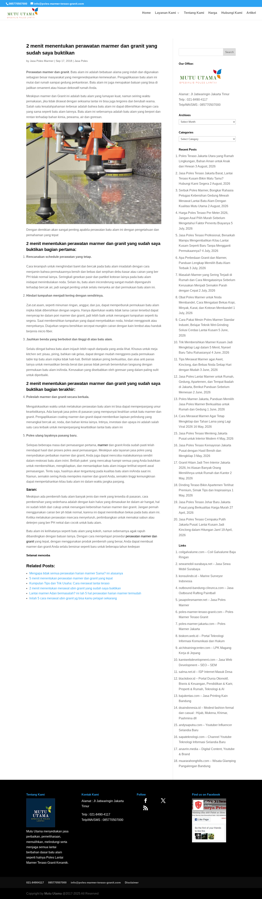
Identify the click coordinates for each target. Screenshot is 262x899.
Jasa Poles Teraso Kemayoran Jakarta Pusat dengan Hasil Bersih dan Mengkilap (205, 450)
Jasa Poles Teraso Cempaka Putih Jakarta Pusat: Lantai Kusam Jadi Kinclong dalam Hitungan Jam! (202, 524)
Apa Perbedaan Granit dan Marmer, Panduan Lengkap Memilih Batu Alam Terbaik (204, 263)
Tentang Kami (194, 13)
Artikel (251, 13)
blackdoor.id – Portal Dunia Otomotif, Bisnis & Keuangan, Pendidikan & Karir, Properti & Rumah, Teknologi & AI (206, 684)
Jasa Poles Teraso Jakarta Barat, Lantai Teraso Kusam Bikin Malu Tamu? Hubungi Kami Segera (206, 178)
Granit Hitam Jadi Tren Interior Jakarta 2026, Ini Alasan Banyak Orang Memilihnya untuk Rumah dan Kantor (204, 468)
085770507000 (18, 3)
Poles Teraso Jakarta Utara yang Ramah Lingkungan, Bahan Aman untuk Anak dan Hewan (206, 161)
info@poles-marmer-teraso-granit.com (96, 882)
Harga (212, 13)
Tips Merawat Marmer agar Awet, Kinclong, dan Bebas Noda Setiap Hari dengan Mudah (205, 364)
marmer (103, 445)
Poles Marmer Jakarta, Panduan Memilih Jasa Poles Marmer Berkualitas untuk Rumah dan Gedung (206, 404)
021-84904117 (35, 882)
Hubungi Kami (231, 13)
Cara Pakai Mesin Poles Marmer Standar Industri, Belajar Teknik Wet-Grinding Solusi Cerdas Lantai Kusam (206, 325)
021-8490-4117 (197, 99)
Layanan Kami (165, 13)
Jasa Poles (81, 60)
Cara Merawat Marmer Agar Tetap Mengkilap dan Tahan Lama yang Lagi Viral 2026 (205, 421)
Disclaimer (131, 882)
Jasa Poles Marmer (42, 60)
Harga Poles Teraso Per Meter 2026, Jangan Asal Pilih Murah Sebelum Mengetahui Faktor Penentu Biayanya (204, 218)
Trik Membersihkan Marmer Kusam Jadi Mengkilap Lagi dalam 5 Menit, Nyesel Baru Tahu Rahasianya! (206, 347)
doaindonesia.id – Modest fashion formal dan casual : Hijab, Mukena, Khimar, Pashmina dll (206, 713)
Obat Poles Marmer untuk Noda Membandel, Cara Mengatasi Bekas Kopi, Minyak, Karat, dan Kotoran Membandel (207, 302)
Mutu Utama (53, 893)
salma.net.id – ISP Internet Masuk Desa (205, 671)
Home (146, 13)
